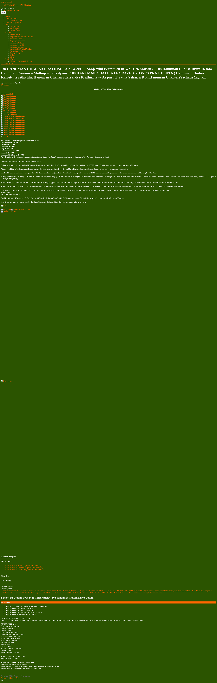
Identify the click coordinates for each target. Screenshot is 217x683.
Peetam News (15, 31)
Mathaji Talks (10, 59)
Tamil (9, 658)
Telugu (3, 658)
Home (7, 16)
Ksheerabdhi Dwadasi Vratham (21, 49)
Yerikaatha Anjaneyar (13, 22)
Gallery (8, 33)
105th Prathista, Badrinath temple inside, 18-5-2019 (23, 612)
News (7, 25)
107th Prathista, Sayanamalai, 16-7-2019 (19, 608)
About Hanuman (11, 18)
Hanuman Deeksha (17, 43)
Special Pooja (15, 53)
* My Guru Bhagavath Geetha (21, 61)
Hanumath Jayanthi (17, 45)
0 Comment (5, 85)
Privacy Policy (15, 678)
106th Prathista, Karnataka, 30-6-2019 (19, 610)
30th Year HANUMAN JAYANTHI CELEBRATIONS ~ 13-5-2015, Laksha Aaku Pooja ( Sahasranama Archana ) (124, 593)
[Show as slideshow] (8, 94)
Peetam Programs (16, 20)
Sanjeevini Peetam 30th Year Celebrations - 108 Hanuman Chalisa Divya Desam (47, 597)
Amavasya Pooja (16, 39)
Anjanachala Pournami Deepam (21, 37)
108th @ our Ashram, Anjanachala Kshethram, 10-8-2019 (26, 606)
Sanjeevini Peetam (17, 5)
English (15, 658)
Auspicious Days (16, 35)
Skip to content (6, 2)
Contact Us (9, 63)
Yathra (12, 55)
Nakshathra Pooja (16, 51)
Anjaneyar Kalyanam (17, 41)
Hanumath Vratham (17, 47)
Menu (3, 12)
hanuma (6, 83)
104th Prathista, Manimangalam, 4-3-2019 (20, 614)
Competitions (14, 27)
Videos (12, 57)
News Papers (14, 29)
